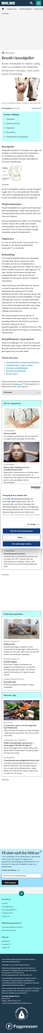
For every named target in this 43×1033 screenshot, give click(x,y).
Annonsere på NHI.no (9, 910)
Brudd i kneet (11, 374)
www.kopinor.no (8, 973)
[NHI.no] (3, 9)
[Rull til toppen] (21, 893)
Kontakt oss (6, 916)
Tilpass (20, 537)
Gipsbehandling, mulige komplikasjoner (22, 362)
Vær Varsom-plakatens (25, 988)
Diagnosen (10, 128)
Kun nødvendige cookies (21, 544)
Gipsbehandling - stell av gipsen (19, 365)
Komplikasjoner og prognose (17, 137)
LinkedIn (5, 948)
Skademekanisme (13, 123)
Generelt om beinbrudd (16, 371)
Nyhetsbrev (6, 941)
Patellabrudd (17, 384)
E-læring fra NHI (7, 913)
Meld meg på (10, 882)
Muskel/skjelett (26, 9)
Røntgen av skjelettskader (17, 368)
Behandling (10, 132)
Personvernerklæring (9, 930)
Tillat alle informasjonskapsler (21, 531)
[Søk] (31, 3)
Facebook (5, 944)
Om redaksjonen (7, 907)
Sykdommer (12, 9)
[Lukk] (40, 851)
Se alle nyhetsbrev (9, 870)
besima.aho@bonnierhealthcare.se (19, 1003)
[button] (38, 3)
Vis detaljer (31, 524)
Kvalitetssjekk (36, 108)
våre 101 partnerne (14, 499)
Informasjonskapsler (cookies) (12, 927)
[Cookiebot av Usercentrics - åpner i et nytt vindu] (30, 487)
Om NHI (4, 903)
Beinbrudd (39, 9)
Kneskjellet (10, 119)
